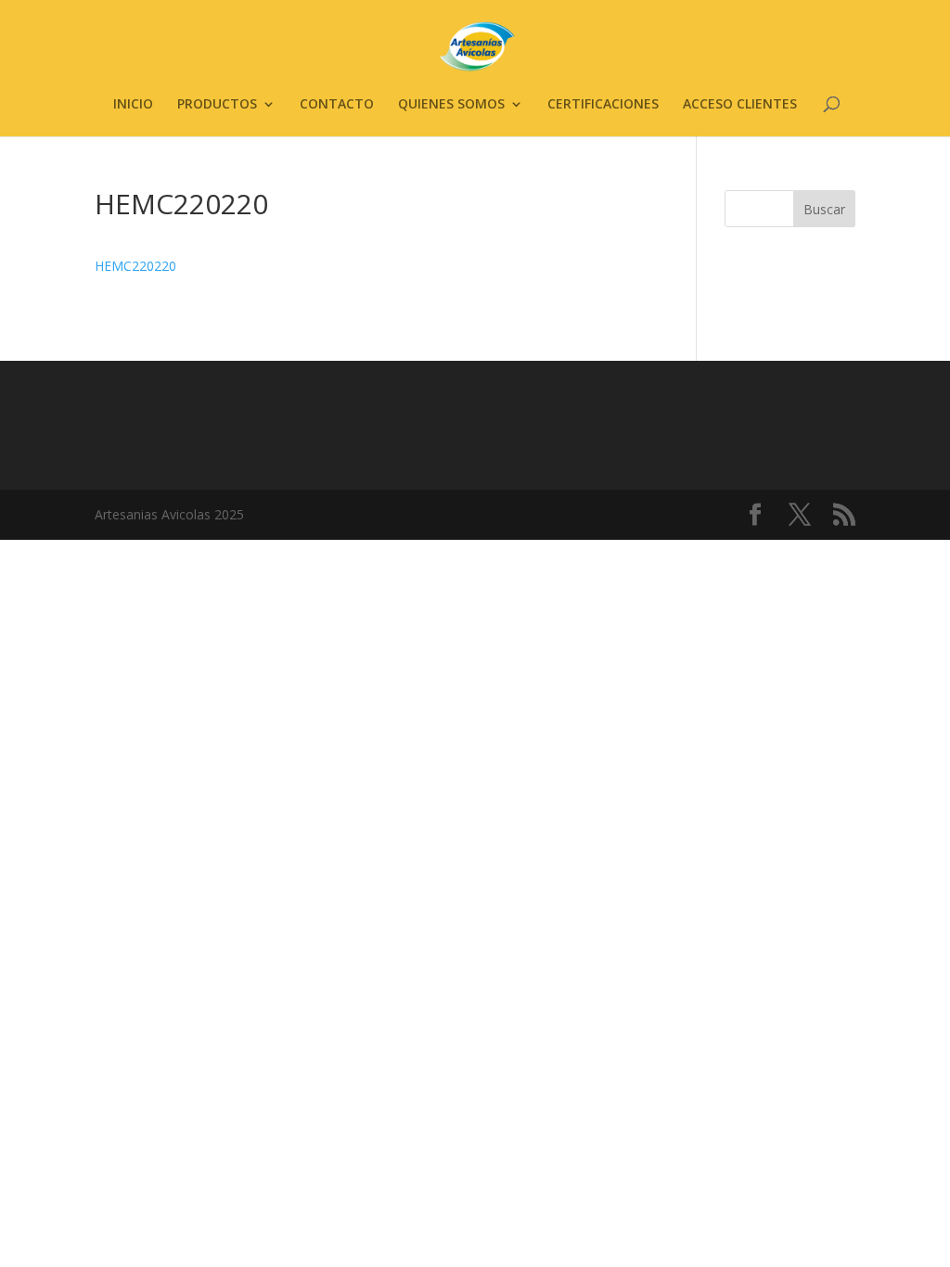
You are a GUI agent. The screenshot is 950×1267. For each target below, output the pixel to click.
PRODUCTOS (217, 104)
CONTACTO (337, 104)
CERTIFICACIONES (603, 104)
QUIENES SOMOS (451, 104)
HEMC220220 (135, 266)
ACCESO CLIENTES (740, 104)
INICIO (133, 104)
